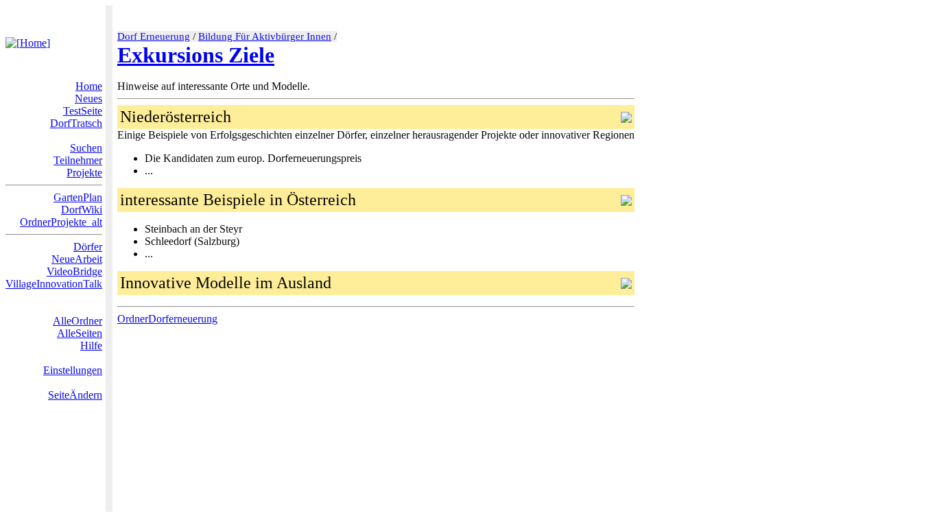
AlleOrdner (77, 321)
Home (88, 86)
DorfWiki (81, 209)
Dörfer (87, 247)
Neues (88, 98)
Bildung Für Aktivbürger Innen (264, 36)
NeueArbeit (76, 259)
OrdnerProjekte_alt (61, 222)
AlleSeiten (79, 333)
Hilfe (91, 345)
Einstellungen (72, 370)
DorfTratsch (76, 123)
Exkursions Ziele (195, 55)
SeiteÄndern (75, 395)
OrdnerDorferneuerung (167, 319)
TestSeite (82, 111)
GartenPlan (78, 197)
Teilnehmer (78, 160)
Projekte (84, 172)
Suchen (86, 148)
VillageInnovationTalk (53, 284)
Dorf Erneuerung (153, 36)
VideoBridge (74, 271)
